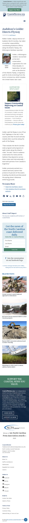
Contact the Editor (7, 498)
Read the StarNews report (14, 187)
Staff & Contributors (7, 462)
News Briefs (11, 201)
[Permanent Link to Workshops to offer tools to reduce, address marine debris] (14, 355)
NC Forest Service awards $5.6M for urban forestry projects (14, 317)
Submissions (5, 464)
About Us (4, 459)
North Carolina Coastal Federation (11, 449)
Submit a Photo (6, 501)
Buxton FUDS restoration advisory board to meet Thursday (14, 341)
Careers (4, 469)
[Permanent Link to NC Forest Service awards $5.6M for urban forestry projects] (14, 307)
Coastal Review (7, 1)
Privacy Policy (5, 508)
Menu (25, 20)
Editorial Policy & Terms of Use (10, 513)
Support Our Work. (14, 10)
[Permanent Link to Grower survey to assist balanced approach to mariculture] (14, 284)
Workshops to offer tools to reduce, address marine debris (12, 366)
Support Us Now (10, 417)
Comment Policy (6, 511)
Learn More (8, 413)
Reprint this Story (9, 204)
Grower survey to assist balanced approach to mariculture (12, 295)
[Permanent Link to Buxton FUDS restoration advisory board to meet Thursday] (14, 330)
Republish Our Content (8, 467)
